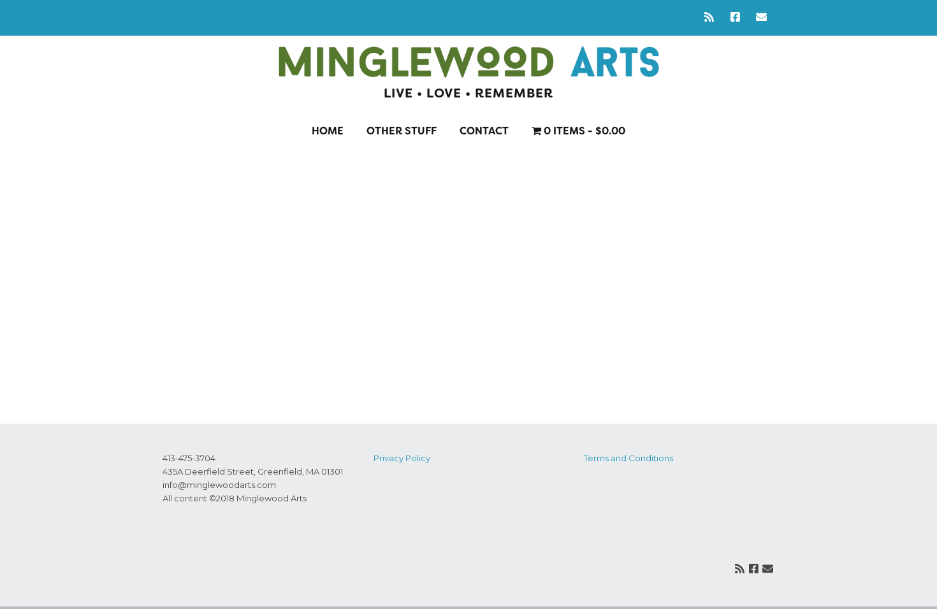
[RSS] (712, 17)
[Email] (761, 17)
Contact (484, 131)
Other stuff (402, 131)
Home (328, 131)
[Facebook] (735, 17)
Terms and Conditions (628, 458)
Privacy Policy (402, 458)
